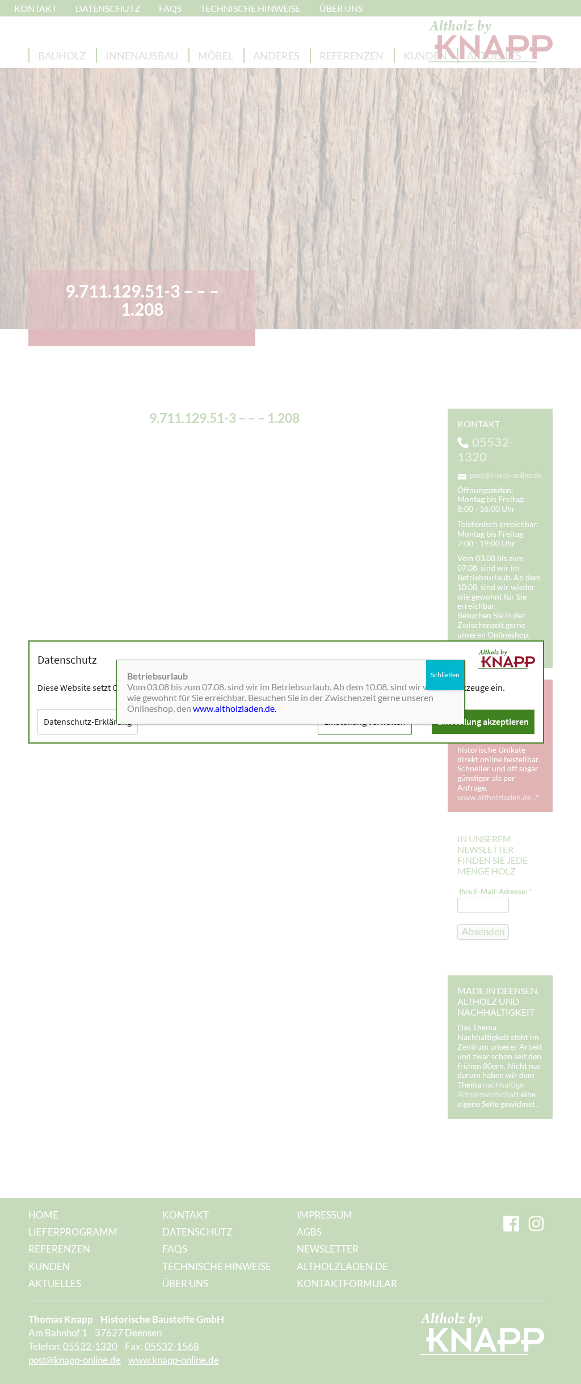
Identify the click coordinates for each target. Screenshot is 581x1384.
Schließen (445, 674)
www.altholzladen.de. (234, 708)
